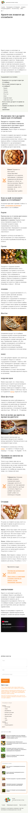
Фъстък (5, 94)
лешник (5, 92)
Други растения (8, 714)
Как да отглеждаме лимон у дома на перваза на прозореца (15, 756)
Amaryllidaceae (8, 710)
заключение (5, 109)
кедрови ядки (7, 98)
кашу (5, 96)
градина (4, 705)
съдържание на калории (13, 205)
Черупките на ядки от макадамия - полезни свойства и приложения (14, 785)
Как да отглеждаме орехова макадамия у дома (16, 790)
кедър (12, 391)
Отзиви (4, 107)
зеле (6, 718)
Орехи (5, 90)
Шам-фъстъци (8, 100)
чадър (6, 708)
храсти (6, 723)
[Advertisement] (14, 34)
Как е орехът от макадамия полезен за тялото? (15, 767)
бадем (5, 88)
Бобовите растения (9, 712)
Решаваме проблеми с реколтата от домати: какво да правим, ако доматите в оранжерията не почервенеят (16, 749)
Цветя (3, 726)
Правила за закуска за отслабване (13, 105)
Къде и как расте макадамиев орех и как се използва (15, 773)
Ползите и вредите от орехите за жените (16, 778)
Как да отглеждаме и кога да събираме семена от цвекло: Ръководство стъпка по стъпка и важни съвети (16, 737)
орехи (3, 448)
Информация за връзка (12, 805)
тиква (6, 720)
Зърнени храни (8, 716)
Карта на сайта (22, 805)
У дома (3, 805)
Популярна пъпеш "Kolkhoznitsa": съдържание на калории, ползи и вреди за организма (16, 743)
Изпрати (5, 680)
